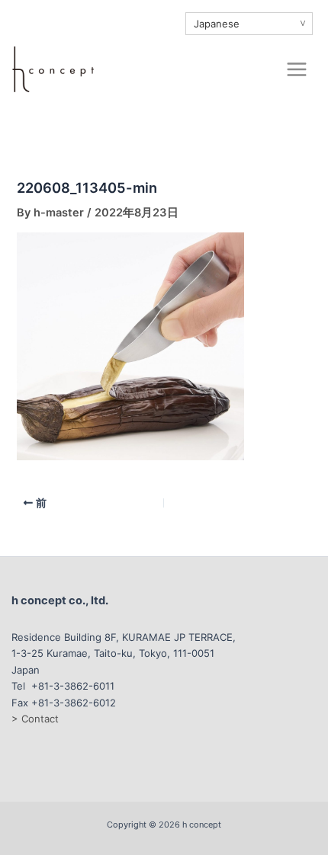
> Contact (35, 718)
